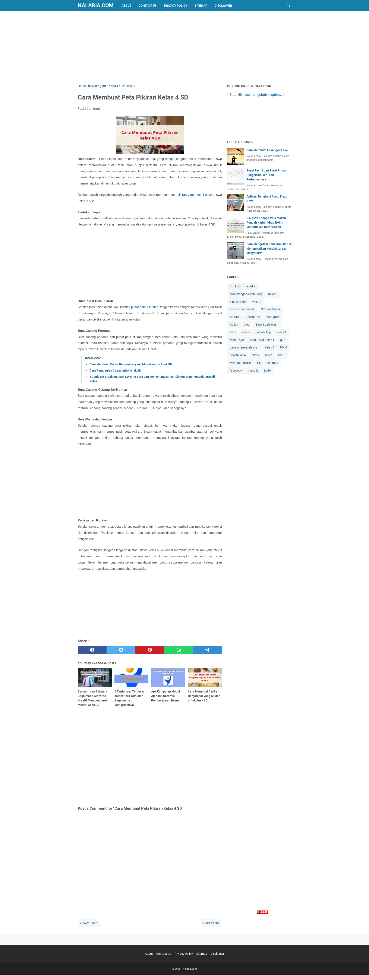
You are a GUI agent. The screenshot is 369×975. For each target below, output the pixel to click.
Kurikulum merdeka (242, 286)
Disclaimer (223, 5)
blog (247, 324)
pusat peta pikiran (143, 307)
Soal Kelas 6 (238, 355)
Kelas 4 (281, 332)
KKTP (282, 355)
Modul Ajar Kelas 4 (262, 340)
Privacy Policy (175, 5)
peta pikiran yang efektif (187, 194)
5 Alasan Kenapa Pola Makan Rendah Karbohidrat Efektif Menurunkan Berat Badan (266, 222)
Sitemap (201, 5)
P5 (259, 363)
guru (283, 340)
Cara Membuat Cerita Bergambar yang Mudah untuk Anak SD (130, 364)
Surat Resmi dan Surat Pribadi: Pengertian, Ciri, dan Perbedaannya (267, 175)
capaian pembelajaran (244, 347)
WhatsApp (264, 332)
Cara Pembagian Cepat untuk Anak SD (115, 370)
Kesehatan (253, 317)
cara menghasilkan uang (246, 294)
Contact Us (148, 5)
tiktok (255, 355)
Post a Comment (89, 108)
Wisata (256, 301)
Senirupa (272, 363)
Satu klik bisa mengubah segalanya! (257, 95)
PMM (283, 347)
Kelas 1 (273, 294)
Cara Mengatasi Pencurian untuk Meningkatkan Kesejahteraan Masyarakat (268, 248)
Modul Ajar (237, 340)
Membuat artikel (240, 363)
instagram (273, 317)
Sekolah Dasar (270, 309)
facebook (236, 370)
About (126, 5)
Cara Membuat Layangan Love (267, 150)
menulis (253, 370)
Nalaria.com (96, 5)
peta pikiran (100, 177)
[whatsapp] (178, 650)
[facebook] (92, 650)
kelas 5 (269, 347)
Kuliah (234, 324)
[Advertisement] (184, 47)
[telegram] (207, 650)
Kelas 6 (246, 332)
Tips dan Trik (238, 301)
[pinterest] (149, 650)
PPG (233, 332)
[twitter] (121, 650)
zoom (268, 355)
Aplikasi (235, 317)
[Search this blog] (288, 5)
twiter (268, 370)
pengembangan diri (242, 309)
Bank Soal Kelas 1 (267, 324)
